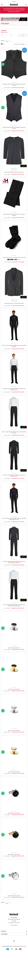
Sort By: (15, 44)
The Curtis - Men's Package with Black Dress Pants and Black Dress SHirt (14, 346)
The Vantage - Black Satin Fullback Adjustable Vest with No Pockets (14, 84)
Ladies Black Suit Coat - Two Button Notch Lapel (14, 303)
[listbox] (22, 44)
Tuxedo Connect (9, 946)
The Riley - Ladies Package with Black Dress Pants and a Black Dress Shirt (14, 475)
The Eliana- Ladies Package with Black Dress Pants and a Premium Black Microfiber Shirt (14, 562)
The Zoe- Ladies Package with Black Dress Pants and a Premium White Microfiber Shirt (14, 605)
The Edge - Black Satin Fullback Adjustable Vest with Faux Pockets (14, 128)
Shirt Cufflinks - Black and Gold (14, 854)
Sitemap (24, 946)
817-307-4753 (14, 925)
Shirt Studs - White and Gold (14, 771)
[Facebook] (14, 941)
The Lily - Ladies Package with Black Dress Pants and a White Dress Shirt (14, 432)
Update (22, 35)
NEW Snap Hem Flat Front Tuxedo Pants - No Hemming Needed (14, 215)
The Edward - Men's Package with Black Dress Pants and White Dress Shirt (14, 389)
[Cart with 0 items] (26, 4)
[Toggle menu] (2, 4)
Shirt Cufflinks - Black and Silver (14, 813)
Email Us (14, 1)
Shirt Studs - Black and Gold (14, 689)
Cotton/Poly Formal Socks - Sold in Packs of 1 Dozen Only (14, 257)
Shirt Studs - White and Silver (14, 730)
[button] (14, 30)
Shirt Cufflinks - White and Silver (14, 895)
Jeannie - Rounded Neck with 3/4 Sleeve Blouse (14, 172)
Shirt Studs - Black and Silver (14, 647)
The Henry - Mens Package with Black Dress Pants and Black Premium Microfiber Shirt (14, 519)
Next (11, 40)
